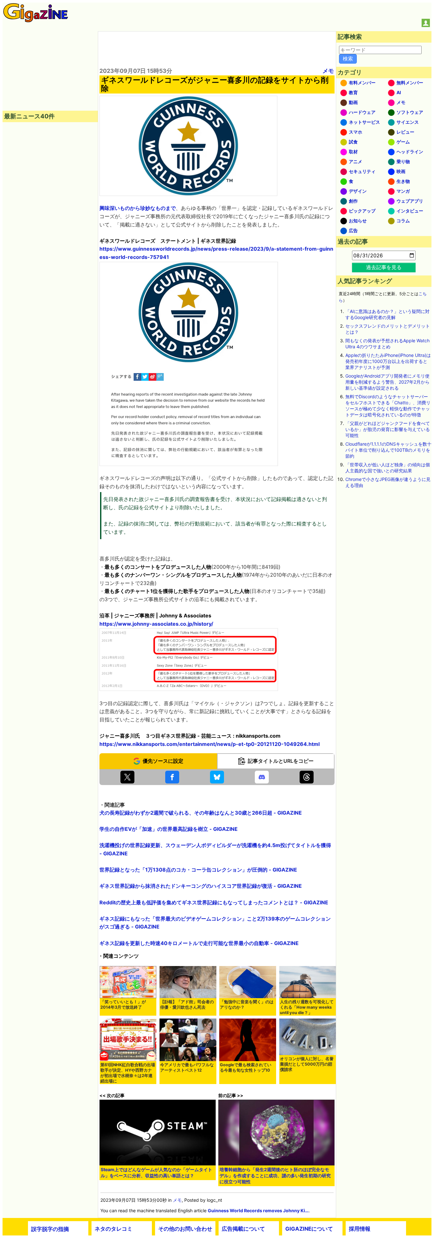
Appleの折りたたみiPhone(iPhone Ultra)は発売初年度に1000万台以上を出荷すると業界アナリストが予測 (388, 361)
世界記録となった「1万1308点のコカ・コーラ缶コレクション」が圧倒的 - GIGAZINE (198, 869)
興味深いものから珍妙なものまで (137, 208)
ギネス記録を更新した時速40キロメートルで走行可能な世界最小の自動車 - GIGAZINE (199, 943)
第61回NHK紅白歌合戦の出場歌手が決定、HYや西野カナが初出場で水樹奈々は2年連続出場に (127, 1072)
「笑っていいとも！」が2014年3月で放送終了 (123, 1004)
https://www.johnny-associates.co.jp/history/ (156, 624)
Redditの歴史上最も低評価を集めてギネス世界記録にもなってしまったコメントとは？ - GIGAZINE (213, 902)
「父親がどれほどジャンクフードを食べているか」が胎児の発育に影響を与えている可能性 (387, 429)
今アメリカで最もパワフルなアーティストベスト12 (187, 1067)
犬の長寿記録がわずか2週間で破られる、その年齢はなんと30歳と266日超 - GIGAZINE (200, 813)
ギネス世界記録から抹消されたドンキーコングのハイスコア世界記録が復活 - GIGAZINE (200, 886)
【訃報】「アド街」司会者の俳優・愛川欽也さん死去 (187, 1004)
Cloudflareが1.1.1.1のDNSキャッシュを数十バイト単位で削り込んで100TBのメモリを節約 (388, 450)
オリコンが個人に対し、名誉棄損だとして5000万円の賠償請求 (307, 1064)
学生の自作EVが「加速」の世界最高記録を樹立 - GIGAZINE (168, 829)
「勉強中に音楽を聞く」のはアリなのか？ (247, 1004)
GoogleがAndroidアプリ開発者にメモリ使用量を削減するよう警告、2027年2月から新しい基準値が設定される (387, 382)
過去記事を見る (384, 267)
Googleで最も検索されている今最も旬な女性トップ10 (245, 1067)
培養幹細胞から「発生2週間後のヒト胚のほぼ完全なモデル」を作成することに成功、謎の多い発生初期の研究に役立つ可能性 (275, 1175)
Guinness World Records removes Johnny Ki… (258, 1210)
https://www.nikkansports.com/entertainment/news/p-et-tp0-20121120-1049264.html (209, 744)
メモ (328, 70)
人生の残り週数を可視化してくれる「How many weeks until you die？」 (307, 1007)
